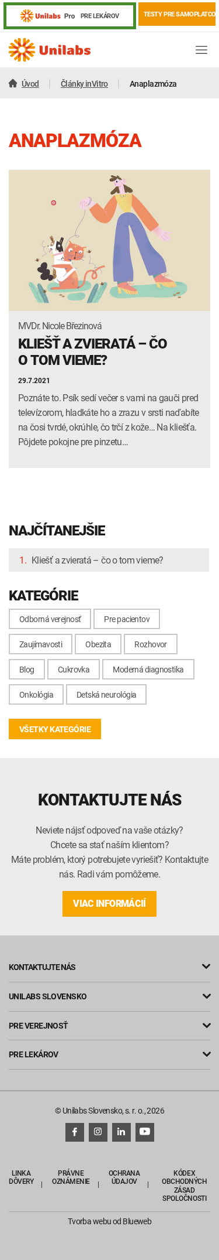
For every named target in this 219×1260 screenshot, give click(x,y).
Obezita (98, 644)
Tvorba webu (90, 1221)
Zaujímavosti (40, 644)
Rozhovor (150, 644)
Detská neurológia (106, 694)
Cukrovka (74, 669)
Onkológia (36, 694)
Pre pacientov (127, 618)
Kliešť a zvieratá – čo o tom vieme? (98, 560)
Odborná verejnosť (50, 618)
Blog (26, 669)
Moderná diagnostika (148, 669)
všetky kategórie (55, 729)
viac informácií (109, 903)
